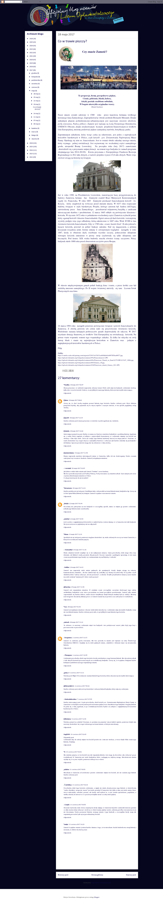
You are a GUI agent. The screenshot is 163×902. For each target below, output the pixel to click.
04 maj (36, 124)
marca (34, 132)
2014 (31, 150)
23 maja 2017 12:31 (75, 534)
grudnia (34, 73)
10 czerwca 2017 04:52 (74, 752)
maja (33, 91)
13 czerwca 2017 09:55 (78, 805)
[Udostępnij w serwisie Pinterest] (72, 370)
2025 (31, 42)
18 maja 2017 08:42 (75, 400)
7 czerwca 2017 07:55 (84, 699)
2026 (31, 39)
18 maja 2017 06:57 (76, 385)
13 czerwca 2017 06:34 (80, 785)
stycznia (34, 139)
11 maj (36, 117)
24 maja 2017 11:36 (79, 550)
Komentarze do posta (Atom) (101, 882)
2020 (31, 60)
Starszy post (131, 875)
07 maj (36, 120)
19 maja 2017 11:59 (81, 453)
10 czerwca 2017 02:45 (78, 734)
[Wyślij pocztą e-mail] (63, 370)
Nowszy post (63, 875)
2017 (31, 70)
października (36, 80)
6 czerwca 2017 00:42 (82, 686)
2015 (31, 147)
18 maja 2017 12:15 (76, 418)
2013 (31, 154)
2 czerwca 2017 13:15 (79, 637)
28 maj (36, 94)
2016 (31, 143)
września (35, 84)
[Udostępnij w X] (68, 370)
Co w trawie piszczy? (37, 108)
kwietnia (34, 128)
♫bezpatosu (68, 637)
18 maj (36, 104)
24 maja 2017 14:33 (76, 567)
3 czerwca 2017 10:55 (80, 655)
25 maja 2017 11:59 (77, 587)
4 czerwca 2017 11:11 (76, 673)
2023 (31, 49)
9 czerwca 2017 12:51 (79, 719)
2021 (31, 56)
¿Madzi (66, 503)
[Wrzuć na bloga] (66, 370)
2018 (31, 67)
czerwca (34, 87)
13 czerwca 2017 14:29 (76, 824)
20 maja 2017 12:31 (79, 488)
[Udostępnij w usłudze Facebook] (70, 370)
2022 (31, 53)
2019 (31, 63)
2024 (31, 46)
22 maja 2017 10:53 (76, 519)
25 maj (36, 97)
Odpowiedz (67, 393)
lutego (34, 135)
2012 (31, 157)
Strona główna (97, 875)
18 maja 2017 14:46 (76, 431)
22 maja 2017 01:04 (75, 503)
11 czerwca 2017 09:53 (77, 769)
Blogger (96, 897)
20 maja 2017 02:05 (78, 468)
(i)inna (66, 400)
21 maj (36, 101)
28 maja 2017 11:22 (76, 622)
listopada (35, 77)
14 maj (36, 114)
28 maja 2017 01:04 (74, 607)
